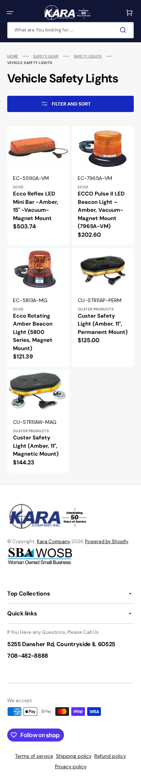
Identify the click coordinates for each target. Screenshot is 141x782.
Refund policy (110, 756)
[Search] (124, 30)
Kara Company (53, 541)
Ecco (18, 187)
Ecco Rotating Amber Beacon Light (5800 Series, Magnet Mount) (32, 332)
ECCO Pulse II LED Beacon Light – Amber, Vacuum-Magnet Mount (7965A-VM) (101, 210)
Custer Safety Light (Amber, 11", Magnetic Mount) (36, 445)
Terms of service (34, 756)
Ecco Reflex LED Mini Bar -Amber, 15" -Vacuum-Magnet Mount (35, 206)
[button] (10, 13)
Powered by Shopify (106, 541)
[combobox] (70, 30)
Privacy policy (70, 767)
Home (12, 56)
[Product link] (38, 185)
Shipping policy (73, 756)
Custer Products (96, 309)
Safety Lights (88, 56)
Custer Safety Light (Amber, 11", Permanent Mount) (103, 324)
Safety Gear (45, 56)
